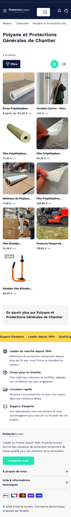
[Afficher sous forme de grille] (54, 64)
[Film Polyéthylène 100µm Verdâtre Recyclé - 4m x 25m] (18, 133)
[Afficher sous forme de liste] (64, 64)
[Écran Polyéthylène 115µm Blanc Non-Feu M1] (18, 88)
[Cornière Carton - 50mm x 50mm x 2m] (52, 88)
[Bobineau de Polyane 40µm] (18, 178)
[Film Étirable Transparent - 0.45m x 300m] (18, 223)
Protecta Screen (23, 506)
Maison (7, 23)
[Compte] (59, 11)
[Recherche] (45, 12)
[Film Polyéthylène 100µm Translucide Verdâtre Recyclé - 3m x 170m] (52, 178)
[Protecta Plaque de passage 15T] (52, 223)
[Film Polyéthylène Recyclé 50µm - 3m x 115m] (52, 133)
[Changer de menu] (5, 11)
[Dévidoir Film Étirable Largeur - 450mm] (18, 268)
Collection (22, 23)
